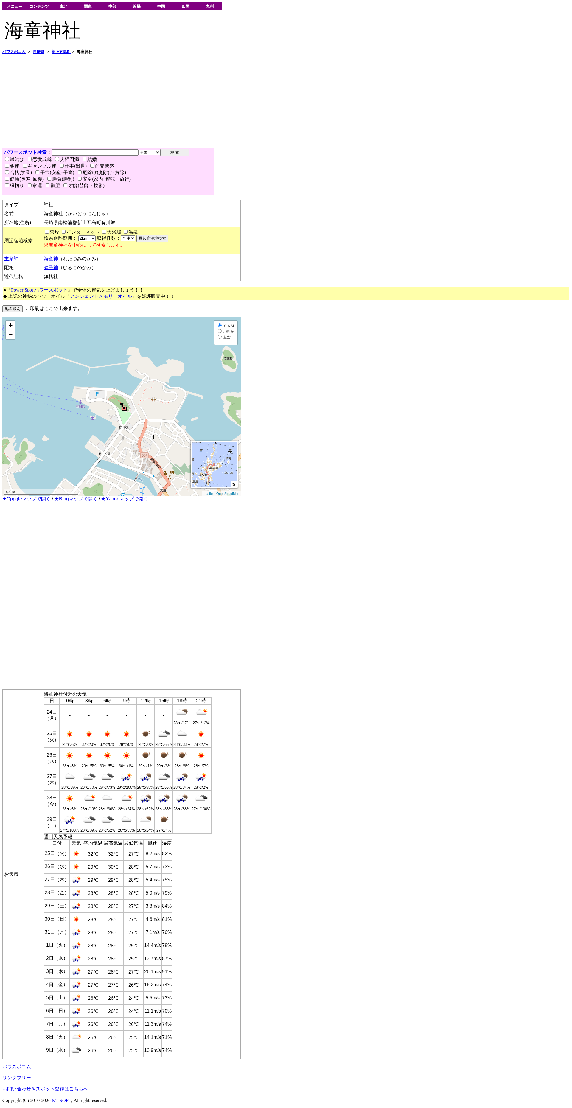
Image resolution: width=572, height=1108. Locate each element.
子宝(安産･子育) (57, 172)
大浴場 (114, 232)
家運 (37, 185)
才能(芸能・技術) (86, 185)
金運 (14, 165)
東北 (63, 6)
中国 (161, 6)
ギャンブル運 (42, 165)
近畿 (137, 6)
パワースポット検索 (25, 152)
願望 (55, 185)
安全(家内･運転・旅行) (107, 179)
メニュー (14, 6)
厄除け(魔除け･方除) (104, 172)
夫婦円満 (69, 159)
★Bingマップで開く (75, 498)
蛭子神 (51, 267)
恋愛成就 (42, 159)
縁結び (17, 159)
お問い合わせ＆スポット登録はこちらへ (45, 1088)
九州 (210, 6)
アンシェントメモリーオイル (101, 296)
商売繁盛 (104, 165)
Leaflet (209, 493)
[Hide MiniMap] (234, 484)
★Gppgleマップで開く (26, 498)
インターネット (83, 232)
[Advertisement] (181, 101)
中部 (112, 6)
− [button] (11, 334)
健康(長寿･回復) (27, 179)
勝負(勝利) (63, 179)
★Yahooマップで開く (124, 498)
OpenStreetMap (227, 493)
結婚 (92, 159)
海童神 (51, 258)
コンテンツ (39, 6)
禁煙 (54, 232)
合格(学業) (21, 172)
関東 (88, 6)
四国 (185, 6)
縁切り (17, 185)
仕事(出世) (76, 165)
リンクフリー (16, 1077)
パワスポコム (16, 1066)
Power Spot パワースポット (39, 289)
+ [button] (11, 325)
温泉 (133, 232)
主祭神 (11, 258)
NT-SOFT (61, 1100)
